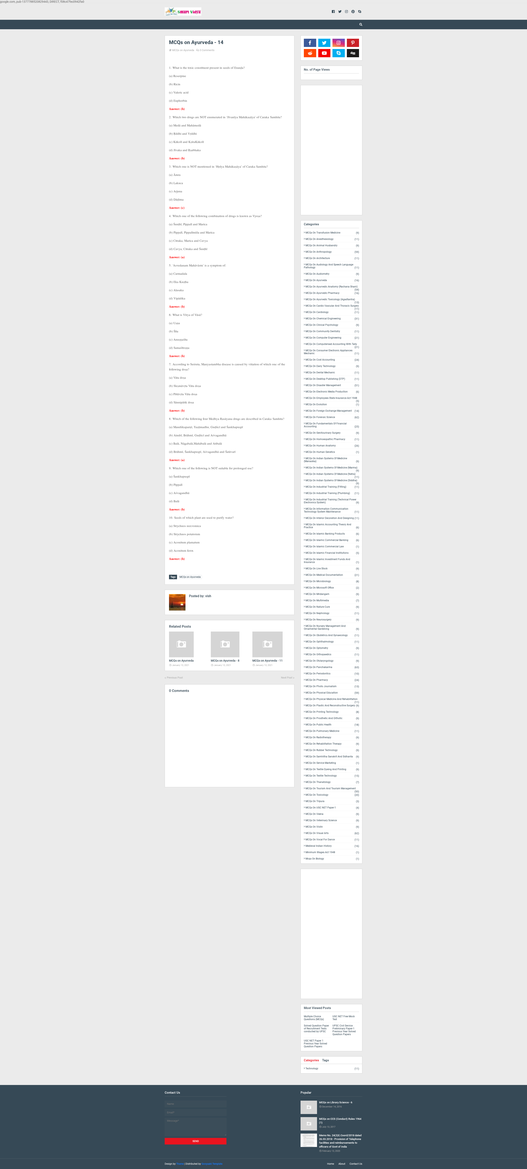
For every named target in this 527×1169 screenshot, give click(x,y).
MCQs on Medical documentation (332, 575)
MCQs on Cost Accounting (332, 359)
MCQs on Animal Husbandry (332, 245)
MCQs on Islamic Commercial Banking (332, 540)
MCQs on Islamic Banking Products (332, 533)
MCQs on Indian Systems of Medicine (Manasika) (331, 460)
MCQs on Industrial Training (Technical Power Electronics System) (331, 501)
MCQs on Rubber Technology (332, 750)
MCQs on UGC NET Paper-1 (332, 807)
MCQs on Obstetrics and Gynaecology (332, 635)
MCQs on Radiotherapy (332, 737)
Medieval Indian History (332, 846)
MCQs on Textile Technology (332, 775)
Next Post (286, 677)
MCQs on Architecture (332, 258)
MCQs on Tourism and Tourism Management (332, 789)
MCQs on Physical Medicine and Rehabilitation (332, 700)
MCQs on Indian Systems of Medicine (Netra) (332, 475)
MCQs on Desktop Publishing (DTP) (332, 379)
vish (207, 596)
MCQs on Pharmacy (332, 680)
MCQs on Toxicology (332, 794)
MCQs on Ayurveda (183, 50)
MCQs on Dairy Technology (332, 366)
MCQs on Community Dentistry (332, 331)
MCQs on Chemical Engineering (332, 318)
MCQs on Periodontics (332, 673)
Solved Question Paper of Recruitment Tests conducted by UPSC (316, 1028)
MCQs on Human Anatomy (332, 445)
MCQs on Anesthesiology (332, 239)
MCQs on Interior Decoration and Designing (332, 518)
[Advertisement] (229, 826)
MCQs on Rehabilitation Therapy (332, 743)
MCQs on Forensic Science (332, 417)
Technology (332, 1068)
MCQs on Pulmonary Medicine (332, 731)
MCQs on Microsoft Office (332, 587)
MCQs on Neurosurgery (332, 619)
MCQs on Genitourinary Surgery (332, 432)
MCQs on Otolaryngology (332, 660)
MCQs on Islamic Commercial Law (332, 546)
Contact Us (356, 1163)
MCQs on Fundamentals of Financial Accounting (331, 425)
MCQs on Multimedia (332, 600)
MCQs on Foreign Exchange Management (332, 410)
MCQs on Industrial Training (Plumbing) (332, 493)
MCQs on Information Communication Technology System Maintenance (331, 510)
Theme (180, 1163)
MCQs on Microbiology (332, 581)
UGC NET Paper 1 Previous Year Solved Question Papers (315, 1043)
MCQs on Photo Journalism (332, 686)
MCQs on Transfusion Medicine (332, 232)
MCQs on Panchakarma (332, 667)
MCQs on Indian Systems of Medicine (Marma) (332, 468)
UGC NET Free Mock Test (343, 1018)
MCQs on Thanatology (332, 782)
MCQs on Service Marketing (332, 763)
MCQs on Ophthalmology (332, 641)
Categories (311, 1060)
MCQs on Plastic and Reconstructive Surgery (332, 705)
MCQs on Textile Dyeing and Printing (332, 769)
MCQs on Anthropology (332, 251)
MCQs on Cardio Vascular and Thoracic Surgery (332, 306)
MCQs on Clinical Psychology (332, 325)
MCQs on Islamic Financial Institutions (332, 553)
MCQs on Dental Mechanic (332, 372)
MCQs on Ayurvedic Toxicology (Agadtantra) (332, 300)
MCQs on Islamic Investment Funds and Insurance (331, 561)
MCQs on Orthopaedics (332, 654)
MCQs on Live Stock (332, 568)
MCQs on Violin (332, 826)
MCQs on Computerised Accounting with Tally (332, 345)
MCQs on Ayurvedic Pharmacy (332, 293)
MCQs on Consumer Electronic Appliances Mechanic (331, 352)
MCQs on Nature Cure (332, 606)
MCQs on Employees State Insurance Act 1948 (332, 399)
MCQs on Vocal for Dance (332, 839)
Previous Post (175, 677)
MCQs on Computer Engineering (332, 337)
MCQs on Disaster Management (332, 385)
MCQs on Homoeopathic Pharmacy (332, 439)
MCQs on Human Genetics (332, 452)
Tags (325, 1060)
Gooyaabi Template (212, 1163)
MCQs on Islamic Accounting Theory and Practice (331, 526)
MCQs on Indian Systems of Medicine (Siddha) (332, 481)
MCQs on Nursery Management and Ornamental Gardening (331, 628)
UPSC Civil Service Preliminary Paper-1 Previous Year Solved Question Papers (344, 1030)
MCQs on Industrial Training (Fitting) (332, 486)
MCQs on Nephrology (332, 613)
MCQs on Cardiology (332, 312)
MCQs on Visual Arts (332, 833)
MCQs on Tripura (332, 801)
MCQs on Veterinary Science (332, 820)
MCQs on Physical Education (332, 692)
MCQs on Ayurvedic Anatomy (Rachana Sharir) (332, 287)
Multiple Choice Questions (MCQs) (314, 1018)
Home (330, 1163)
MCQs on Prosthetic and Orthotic (332, 718)
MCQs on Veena (332, 814)
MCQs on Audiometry (332, 274)
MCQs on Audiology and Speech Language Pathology (331, 266)
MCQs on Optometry (332, 648)
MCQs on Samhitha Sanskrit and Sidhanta (332, 756)
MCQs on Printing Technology (332, 712)
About (341, 1163)
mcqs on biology (332, 858)
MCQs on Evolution (332, 404)
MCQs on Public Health (332, 724)
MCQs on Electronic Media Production (332, 391)
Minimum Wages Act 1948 (332, 852)
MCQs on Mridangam (332, 594)
